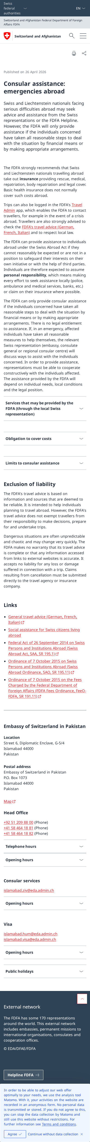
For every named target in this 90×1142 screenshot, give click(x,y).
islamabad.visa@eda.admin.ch (30, 939)
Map (8, 801)
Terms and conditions (59, 1124)
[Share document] (84, 53)
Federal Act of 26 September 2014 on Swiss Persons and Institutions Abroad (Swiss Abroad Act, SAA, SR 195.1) (46, 648)
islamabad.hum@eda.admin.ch (30, 933)
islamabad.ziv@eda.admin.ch (29, 890)
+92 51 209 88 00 (18, 822)
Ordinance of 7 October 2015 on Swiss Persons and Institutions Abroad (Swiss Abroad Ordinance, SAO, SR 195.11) (43, 667)
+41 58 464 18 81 (18, 827)
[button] (82, 999)
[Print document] (74, 53)
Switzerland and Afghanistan (38, 36)
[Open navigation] (83, 35)
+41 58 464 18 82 (18, 833)
